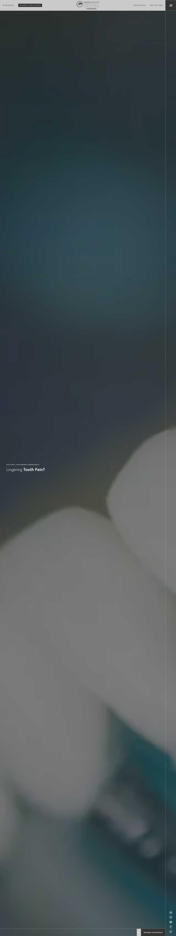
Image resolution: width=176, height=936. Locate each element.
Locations (9, 5)
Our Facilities (140, 5)
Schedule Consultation (30, 5)
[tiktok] (170, 931)
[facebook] (170, 926)
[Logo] (88, 5)
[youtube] (170, 922)
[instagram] (170, 917)
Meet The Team (156, 5)
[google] (170, 912)
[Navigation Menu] (170, 5)
